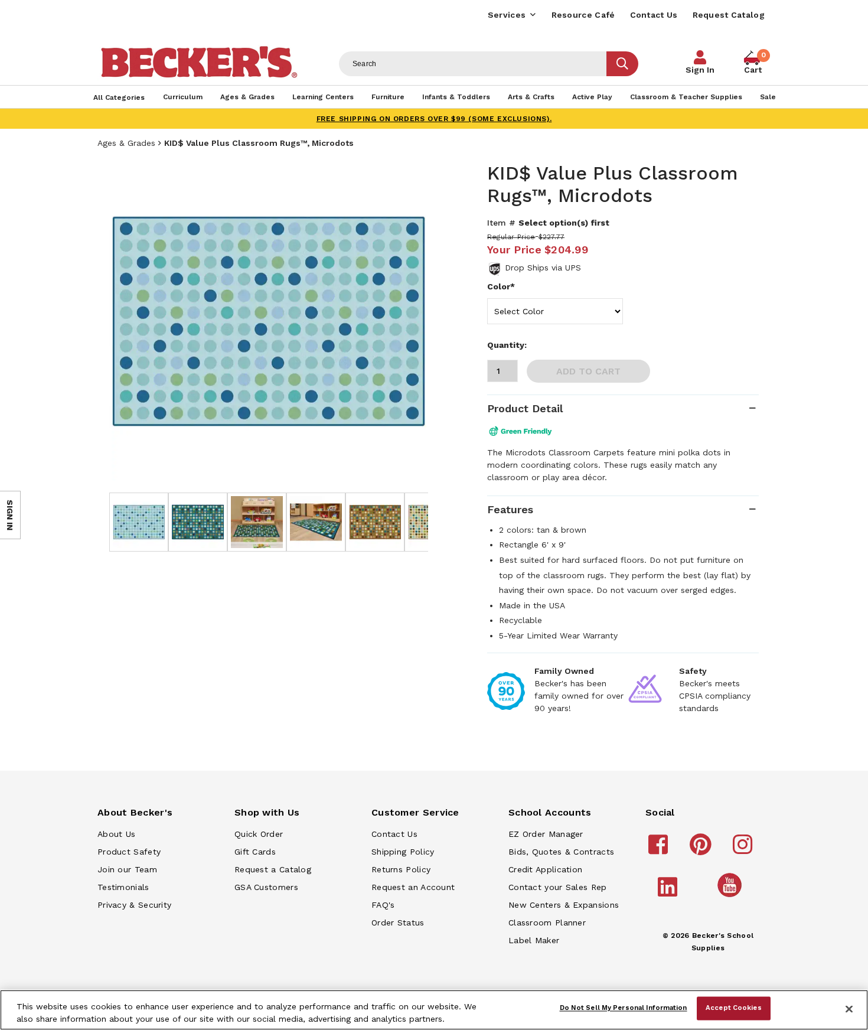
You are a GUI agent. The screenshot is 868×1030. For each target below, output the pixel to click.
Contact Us (654, 14)
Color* (501, 286)
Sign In (700, 69)
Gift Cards (255, 851)
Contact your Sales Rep (557, 887)
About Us (116, 834)
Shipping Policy (403, 851)
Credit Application (545, 869)
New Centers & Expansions (563, 905)
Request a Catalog (272, 869)
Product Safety (129, 851)
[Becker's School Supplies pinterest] (702, 850)
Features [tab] (510, 509)
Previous (127, 321)
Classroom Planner (547, 922)
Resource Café (583, 14)
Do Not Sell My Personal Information (623, 1008)
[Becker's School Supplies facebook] (659, 850)
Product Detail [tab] (525, 408)
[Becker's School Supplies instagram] (744, 850)
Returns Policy (400, 869)
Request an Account (413, 887)
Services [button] (507, 14)
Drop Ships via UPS (543, 267)
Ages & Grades (126, 143)
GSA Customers (266, 887)
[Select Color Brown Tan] (555, 311)
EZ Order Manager (545, 834)
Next (410, 321)
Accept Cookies (734, 1008)
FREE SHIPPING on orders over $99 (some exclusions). (434, 119)
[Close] (849, 1009)
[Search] (622, 63)
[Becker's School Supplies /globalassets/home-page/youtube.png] (731, 896)
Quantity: (507, 345)
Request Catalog (729, 14)
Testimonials (123, 887)
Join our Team (127, 869)
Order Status (398, 922)
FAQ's (383, 905)
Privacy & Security (134, 905)
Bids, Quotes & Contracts (561, 851)
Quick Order (258, 834)
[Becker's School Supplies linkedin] (669, 892)
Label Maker (533, 940)
